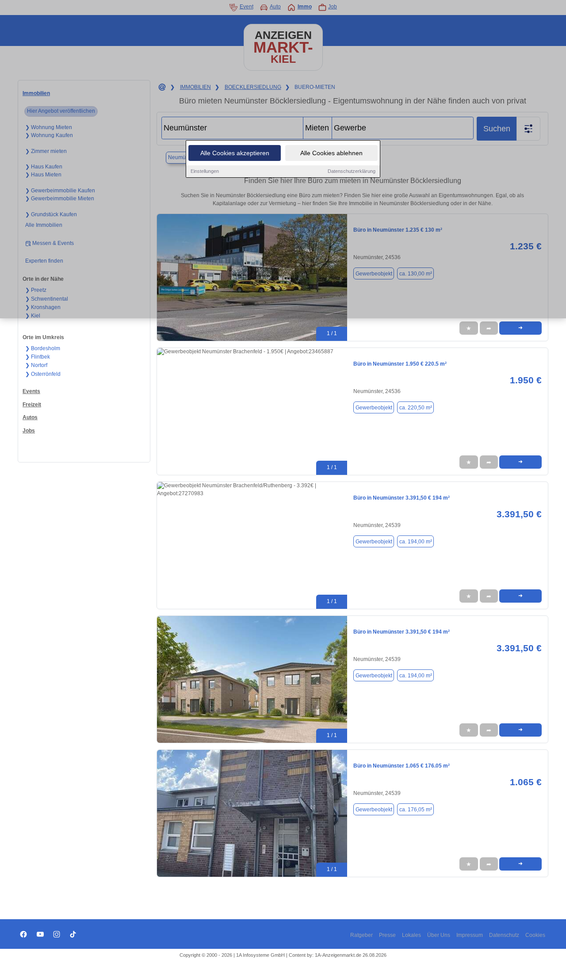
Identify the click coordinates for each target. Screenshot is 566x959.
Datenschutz (504, 935)
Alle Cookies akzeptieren (234, 153)
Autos (30, 417)
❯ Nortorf (36, 365)
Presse (387, 935)
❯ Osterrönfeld (43, 374)
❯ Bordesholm (42, 348)
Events (31, 391)
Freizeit (32, 404)
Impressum (469, 935)
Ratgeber (361, 935)
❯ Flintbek (37, 357)
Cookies (535, 935)
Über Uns (438, 935)
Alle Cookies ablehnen (331, 153)
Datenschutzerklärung (351, 171)
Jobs (29, 431)
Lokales (411, 935)
